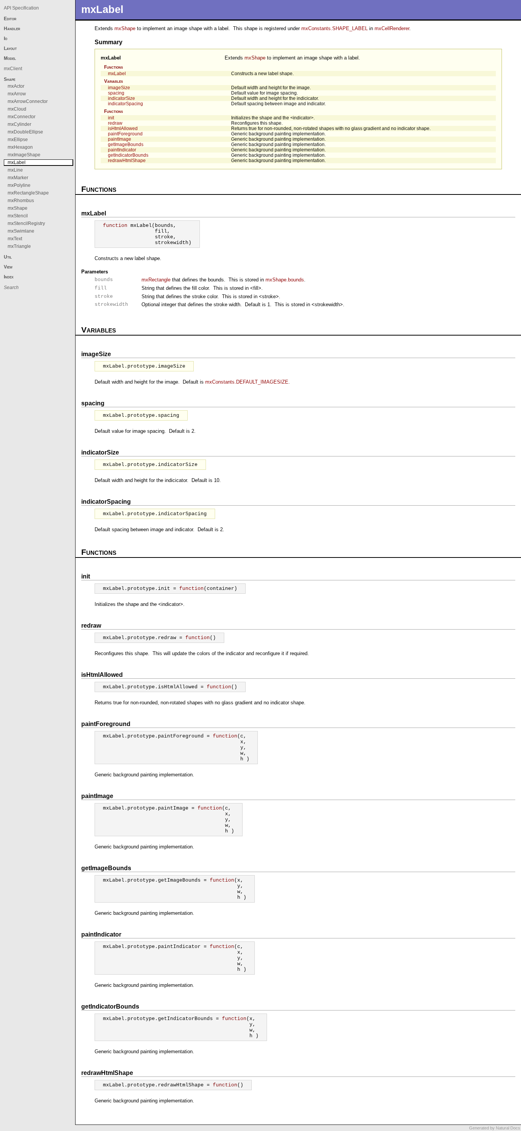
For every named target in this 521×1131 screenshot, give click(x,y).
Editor (10, 18)
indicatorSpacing (125, 103)
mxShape (124, 28)
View (8, 267)
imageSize (119, 87)
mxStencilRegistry (26, 223)
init (111, 117)
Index (8, 277)
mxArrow (17, 93)
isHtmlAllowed (123, 128)
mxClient (13, 68)
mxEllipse (18, 139)
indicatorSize (121, 98)
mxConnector (21, 116)
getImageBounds (125, 144)
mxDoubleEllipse (25, 132)
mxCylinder (19, 124)
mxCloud (17, 109)
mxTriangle (19, 246)
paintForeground (125, 134)
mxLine (15, 170)
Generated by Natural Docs (494, 1128)
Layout (10, 48)
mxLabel (111, 58)
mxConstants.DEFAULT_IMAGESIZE (246, 382)
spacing (116, 93)
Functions (113, 67)
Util (8, 257)
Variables (113, 81)
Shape (9, 79)
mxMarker (18, 177)
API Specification (21, 8)
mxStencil (18, 215)
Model (10, 58)
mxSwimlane (21, 231)
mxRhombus (21, 200)
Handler (12, 28)
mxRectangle (156, 280)
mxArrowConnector (28, 101)
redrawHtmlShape (127, 160)
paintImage (119, 139)
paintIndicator (122, 150)
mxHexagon (20, 147)
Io (5, 38)
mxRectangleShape (28, 193)
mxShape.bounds (284, 280)
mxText (15, 238)
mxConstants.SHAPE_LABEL (334, 28)
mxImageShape (24, 154)
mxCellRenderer (392, 28)
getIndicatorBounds (128, 155)
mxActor (16, 86)
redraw (115, 123)
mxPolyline (19, 185)
